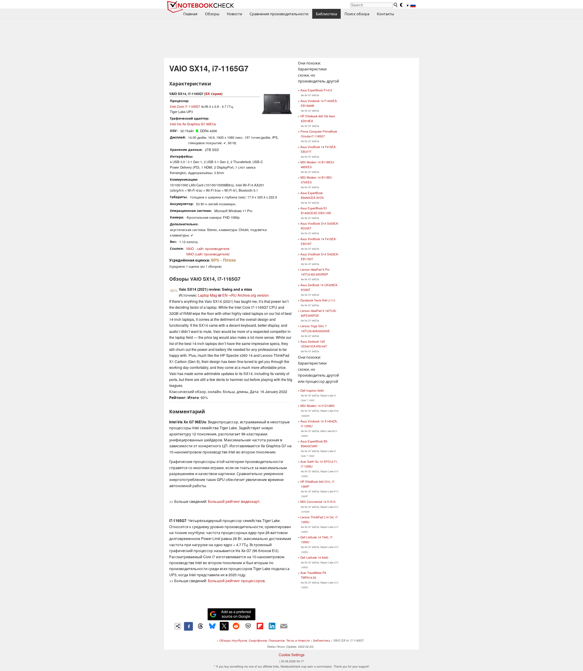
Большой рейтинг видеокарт (234, 501)
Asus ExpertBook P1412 (316, 90)
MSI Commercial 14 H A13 (317, 501)
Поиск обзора (357, 13)
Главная (190, 13)
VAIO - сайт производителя (207, 248)
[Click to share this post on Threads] (200, 626)
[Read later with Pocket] (248, 626)
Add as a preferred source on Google (236, 614)
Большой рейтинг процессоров (236, 580)
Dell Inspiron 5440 (312, 390)
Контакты (385, 13)
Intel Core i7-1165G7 (185, 106)
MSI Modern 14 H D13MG (317, 406)
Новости (234, 13)
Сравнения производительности (279, 13)
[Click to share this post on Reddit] (236, 626)
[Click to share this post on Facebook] (188, 626)
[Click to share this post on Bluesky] (212, 626)
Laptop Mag (207, 295)
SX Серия (213, 93)
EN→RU (229, 295)
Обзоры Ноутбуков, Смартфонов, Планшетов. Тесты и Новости (264, 640)
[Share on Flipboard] (260, 626)
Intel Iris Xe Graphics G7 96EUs (193, 123)
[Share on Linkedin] (272, 626)
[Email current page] (283, 626)
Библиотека (326, 13)
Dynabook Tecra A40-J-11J (317, 300)
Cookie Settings (291, 654)
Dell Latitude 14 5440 (314, 557)
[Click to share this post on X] (224, 626)
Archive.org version (253, 295)
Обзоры (212, 13)
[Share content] (178, 626)
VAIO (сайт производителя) (208, 254)
